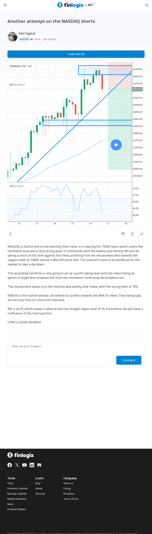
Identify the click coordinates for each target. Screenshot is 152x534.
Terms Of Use (70, 498)
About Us (68, 483)
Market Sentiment (16, 498)
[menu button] (5, 5)
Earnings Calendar (17, 493)
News (10, 504)
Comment (129, 360)
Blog (37, 483)
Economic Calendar (17, 488)
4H (31, 39)
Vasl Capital (27, 33)
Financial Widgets (16, 509)
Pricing (67, 488)
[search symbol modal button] (147, 5)
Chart (10, 483)
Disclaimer (69, 493)
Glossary (40, 493)
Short (37, 39)
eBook (38, 488)
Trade (76, 54)
